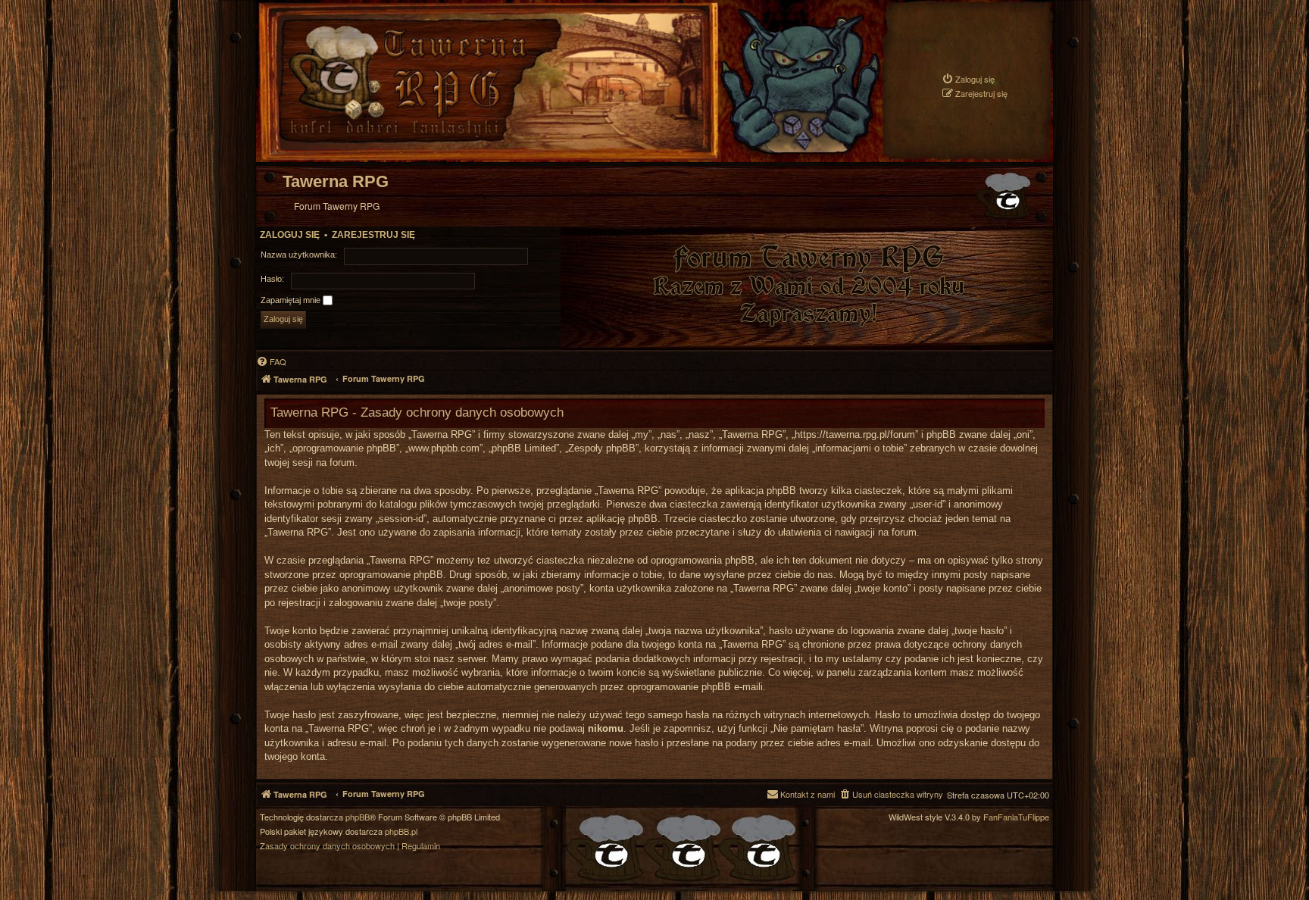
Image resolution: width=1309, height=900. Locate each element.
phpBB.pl (401, 831)
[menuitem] (968, 79)
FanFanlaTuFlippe (1016, 817)
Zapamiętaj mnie (292, 300)
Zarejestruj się (373, 234)
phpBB (357, 817)
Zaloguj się (290, 234)
